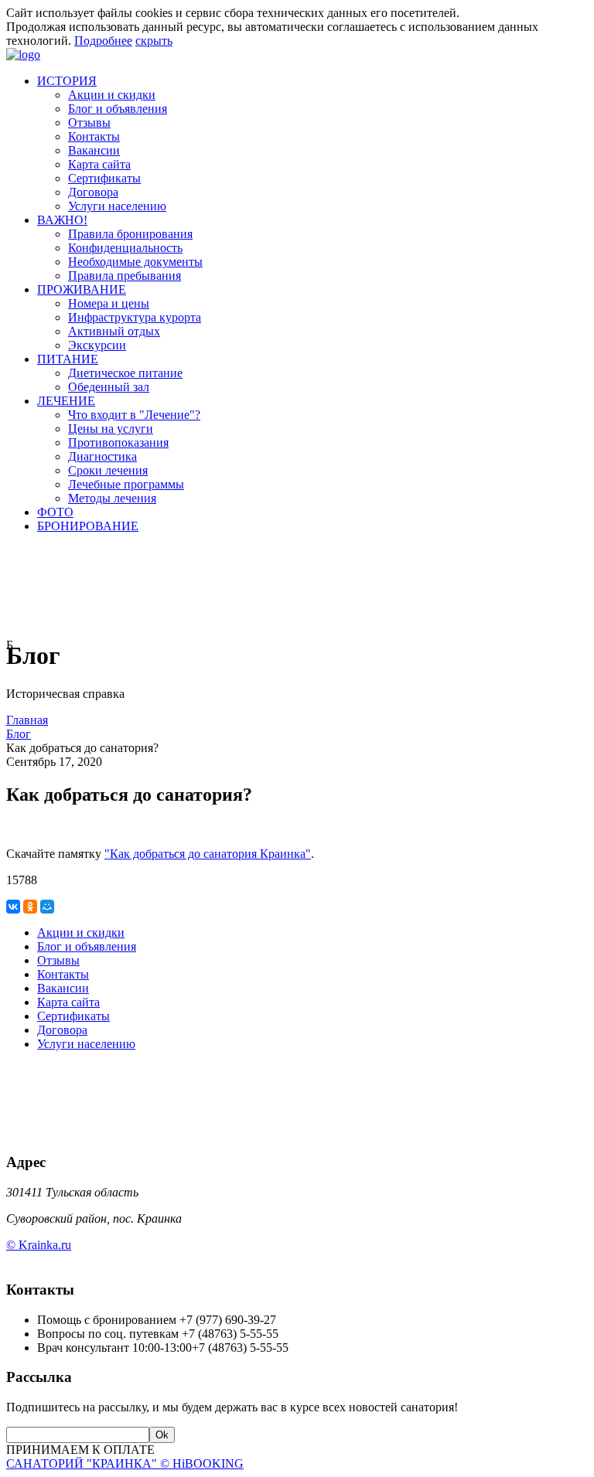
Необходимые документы (135, 261)
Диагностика (102, 456)
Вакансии (94, 150)
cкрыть (153, 40)
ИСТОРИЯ (67, 80)
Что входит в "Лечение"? (134, 414)
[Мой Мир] (47, 907)
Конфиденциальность (125, 247)
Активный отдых (114, 331)
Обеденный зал (108, 386)
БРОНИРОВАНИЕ (87, 526)
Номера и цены (108, 303)
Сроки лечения (108, 470)
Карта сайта (99, 164)
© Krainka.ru (38, 1244)
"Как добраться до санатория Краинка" (207, 853)
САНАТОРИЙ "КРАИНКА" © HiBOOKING (125, 1463)
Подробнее (103, 40)
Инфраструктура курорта (134, 317)
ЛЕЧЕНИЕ (66, 400)
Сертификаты (104, 178)
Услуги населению (117, 206)
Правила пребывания (124, 275)
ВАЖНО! (62, 219)
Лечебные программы (126, 484)
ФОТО (55, 512)
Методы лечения (112, 498)
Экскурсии (97, 345)
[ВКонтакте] (13, 907)
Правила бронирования (130, 233)
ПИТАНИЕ (67, 359)
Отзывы (89, 122)
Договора (93, 192)
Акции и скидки (111, 94)
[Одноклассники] (30, 907)
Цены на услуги (110, 428)
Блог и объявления (117, 108)
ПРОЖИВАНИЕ (81, 289)
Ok (162, 1435)
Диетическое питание (125, 372)
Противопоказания (118, 442)
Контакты (94, 136)
